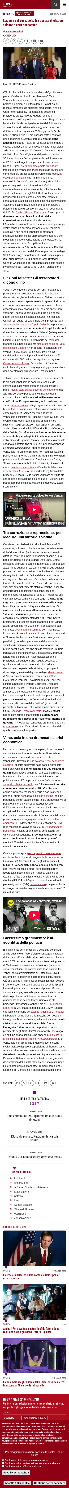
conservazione (22, 1218)
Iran (16, 1200)
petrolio (18, 1196)
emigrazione (21, 1182)
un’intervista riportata (22, 467)
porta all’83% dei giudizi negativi (45, 1011)
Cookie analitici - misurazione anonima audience (32, 1463)
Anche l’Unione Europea (30, 212)
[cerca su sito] (55, 4)
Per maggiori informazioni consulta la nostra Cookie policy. (34, 1453)
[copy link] (6, 41)
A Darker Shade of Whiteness (31, 1187)
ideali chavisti (55, 672)
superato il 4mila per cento (18, 784)
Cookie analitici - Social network (22, 1466)
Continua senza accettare (49, 1483)
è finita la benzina (43, 796)
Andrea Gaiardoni (14, 31)
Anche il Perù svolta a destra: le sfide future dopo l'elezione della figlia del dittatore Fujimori (31, 1330)
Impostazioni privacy (34, 1418)
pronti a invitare (19, 405)
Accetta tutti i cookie (17, 1483)
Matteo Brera (21, 1191)
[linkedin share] (34, 41)
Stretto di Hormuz (24, 1209)
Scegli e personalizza (16, 1472)
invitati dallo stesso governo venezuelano (34, 389)
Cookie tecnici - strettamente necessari (26, 1460)
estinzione (20, 1213)
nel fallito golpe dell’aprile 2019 (28, 324)
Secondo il (27, 711)
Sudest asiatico (23, 1204)
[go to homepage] (7, 4)
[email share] (41, 41)
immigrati (19, 1178)
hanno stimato (38, 884)
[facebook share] (27, 41)
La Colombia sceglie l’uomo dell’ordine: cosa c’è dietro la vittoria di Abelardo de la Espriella (33, 1383)
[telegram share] (20, 41)
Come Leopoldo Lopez (16, 363)
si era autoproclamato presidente (39, 166)
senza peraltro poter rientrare (44, 853)
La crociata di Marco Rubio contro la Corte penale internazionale (31, 1276)
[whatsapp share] (13, 41)
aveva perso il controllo (28, 629)
